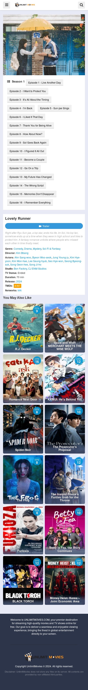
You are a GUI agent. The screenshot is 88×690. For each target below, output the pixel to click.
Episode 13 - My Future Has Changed (31, 176)
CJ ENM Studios (37, 268)
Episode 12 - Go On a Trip (24, 168)
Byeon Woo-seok (41, 257)
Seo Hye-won (55, 261)
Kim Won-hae (19, 261)
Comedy (18, 248)
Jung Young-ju (61, 257)
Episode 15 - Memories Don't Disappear (32, 194)
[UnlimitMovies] (24, 5)
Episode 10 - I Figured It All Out (27, 151)
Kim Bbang (22, 253)
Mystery (37, 248)
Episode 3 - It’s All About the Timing (29, 99)
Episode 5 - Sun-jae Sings (54, 108)
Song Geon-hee (19, 264)
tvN (19, 290)
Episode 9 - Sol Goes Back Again (28, 142)
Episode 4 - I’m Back (21, 108)
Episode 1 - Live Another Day (44, 82)
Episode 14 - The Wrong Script (27, 185)
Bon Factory (20, 268)
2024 (19, 281)
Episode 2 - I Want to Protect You (28, 91)
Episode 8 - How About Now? (26, 134)
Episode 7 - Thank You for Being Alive (31, 125)
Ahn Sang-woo (23, 257)
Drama (28, 248)
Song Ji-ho (35, 264)
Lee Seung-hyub (37, 261)
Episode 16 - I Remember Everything (30, 202)
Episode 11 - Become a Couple (27, 159)
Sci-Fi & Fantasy (52, 248)
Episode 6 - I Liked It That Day (26, 117)
